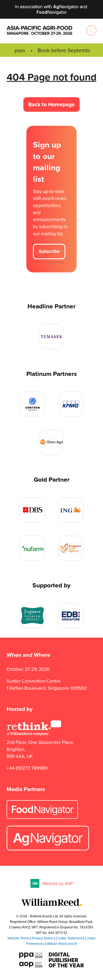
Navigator (66, 6)
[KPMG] (71, 404)
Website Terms (18, 938)
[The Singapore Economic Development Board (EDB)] (71, 616)
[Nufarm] (32, 548)
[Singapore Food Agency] (71, 548)
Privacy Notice (42, 938)
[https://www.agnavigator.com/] (48, 848)
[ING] (71, 510)
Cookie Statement (69, 938)
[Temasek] (51, 336)
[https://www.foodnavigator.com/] (42, 817)
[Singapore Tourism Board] (32, 616)
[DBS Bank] (32, 510)
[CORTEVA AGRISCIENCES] (32, 404)
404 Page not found (51, 77)
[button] (91, 30)
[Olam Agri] (51, 442)
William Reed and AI (62, 944)
